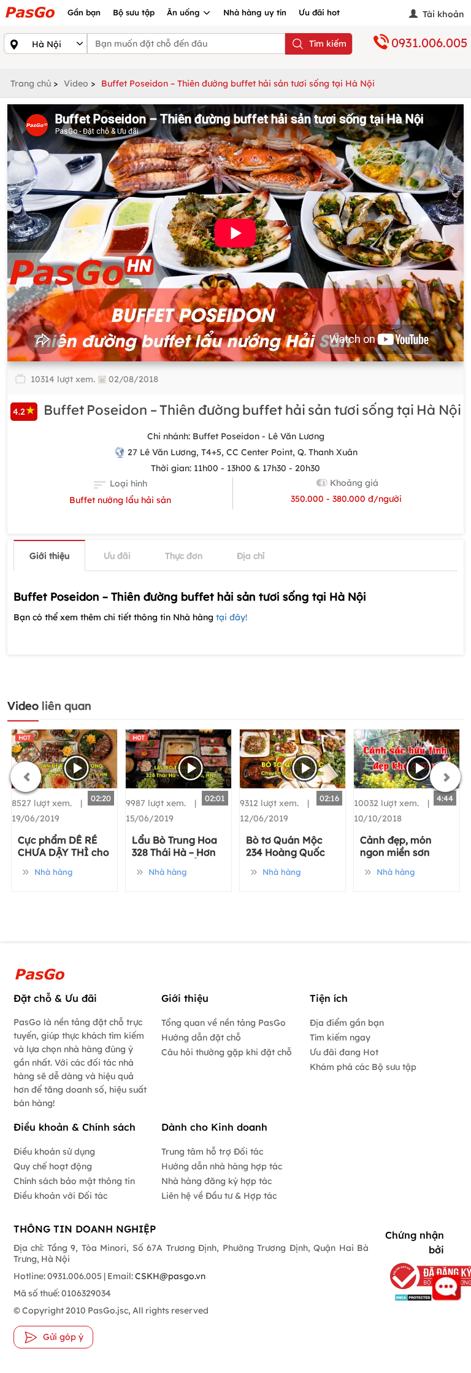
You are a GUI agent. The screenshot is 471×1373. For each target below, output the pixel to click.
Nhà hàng (52, 872)
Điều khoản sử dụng (54, 1151)
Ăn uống (184, 12)
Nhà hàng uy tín (254, 12)
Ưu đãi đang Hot (344, 1052)
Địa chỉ (250, 555)
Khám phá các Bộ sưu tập (363, 1066)
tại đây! (231, 617)
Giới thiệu (49, 555)
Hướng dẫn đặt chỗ (201, 1037)
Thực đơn (183, 555)
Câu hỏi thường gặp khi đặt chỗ (226, 1052)
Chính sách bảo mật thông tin (74, 1180)
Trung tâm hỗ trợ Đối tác (212, 1151)
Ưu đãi (117, 555)
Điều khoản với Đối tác (60, 1195)
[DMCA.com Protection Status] (413, 1296)
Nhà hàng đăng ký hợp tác (216, 1180)
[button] (25, 776)
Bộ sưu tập (134, 12)
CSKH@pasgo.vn (169, 1276)
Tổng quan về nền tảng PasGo (223, 1022)
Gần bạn (84, 12)
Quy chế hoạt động (52, 1166)
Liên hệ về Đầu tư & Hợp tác (219, 1195)
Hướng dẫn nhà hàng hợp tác (221, 1166)
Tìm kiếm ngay (340, 1037)
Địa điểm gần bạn (347, 1022)
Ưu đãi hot (319, 12)
